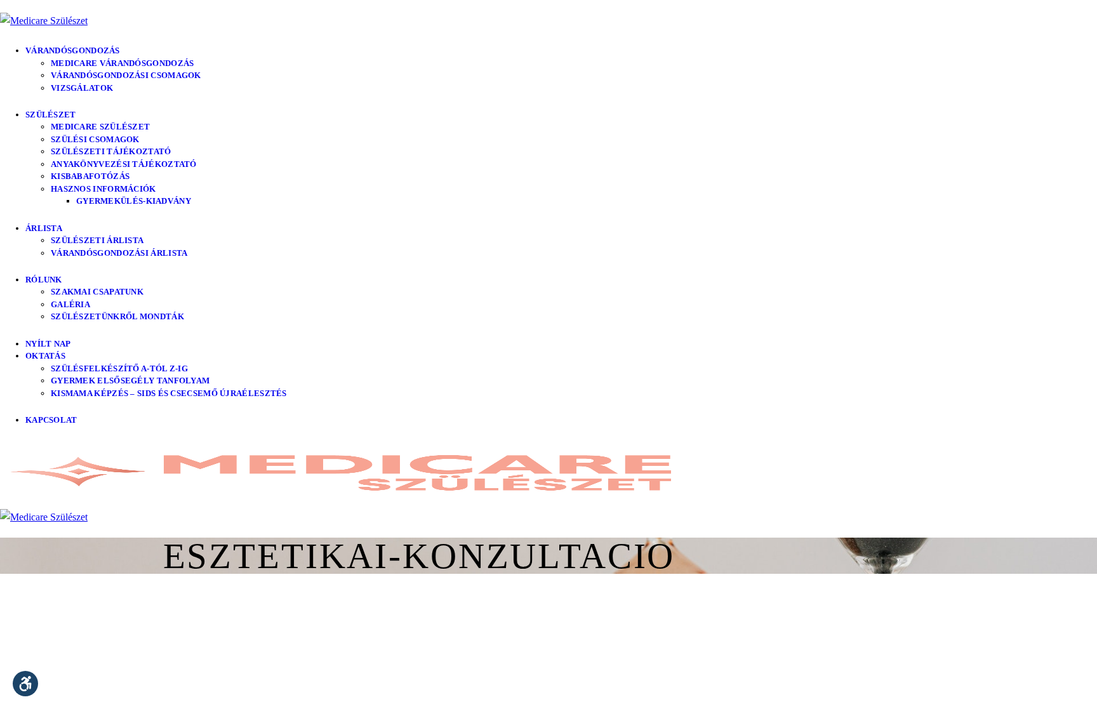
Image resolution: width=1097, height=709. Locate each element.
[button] (25, 683)
